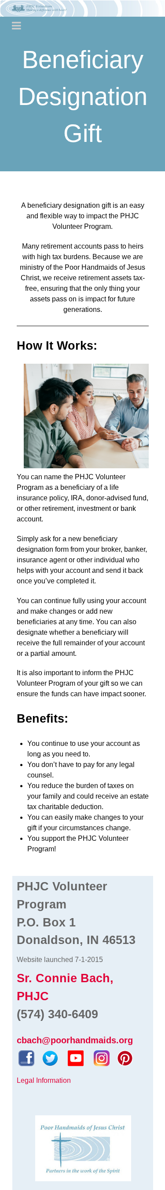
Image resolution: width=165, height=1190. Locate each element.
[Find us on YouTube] (76, 1057)
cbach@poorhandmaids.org (75, 1040)
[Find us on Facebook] (26, 1057)
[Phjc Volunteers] (82, 8)
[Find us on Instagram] (102, 1057)
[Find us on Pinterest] (125, 1057)
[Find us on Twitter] (50, 1057)
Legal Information (44, 1080)
